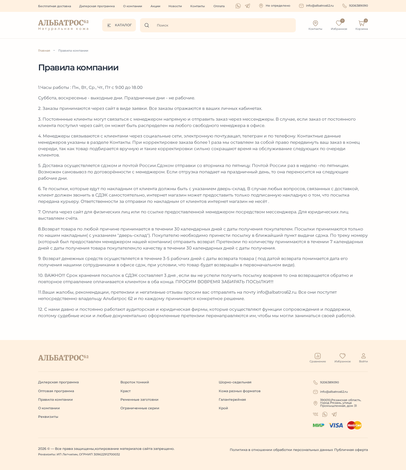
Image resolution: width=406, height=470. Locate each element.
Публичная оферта (351, 450)
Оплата (219, 6)
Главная (44, 50)
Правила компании (73, 50)
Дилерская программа (97, 6)
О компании (132, 6)
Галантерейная (232, 399)
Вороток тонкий (134, 382)
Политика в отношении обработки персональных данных (281, 450)
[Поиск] (148, 25)
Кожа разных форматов (240, 391)
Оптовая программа (56, 391)
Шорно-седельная (235, 382)
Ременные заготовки (139, 399)
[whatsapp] (238, 5)
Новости (175, 6)
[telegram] (247, 5)
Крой (223, 408)
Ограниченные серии (139, 408)
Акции (155, 6)
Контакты (197, 6)
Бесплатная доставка (54, 6)
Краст (125, 391)
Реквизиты (48, 417)
